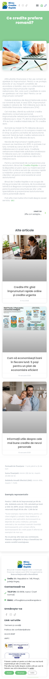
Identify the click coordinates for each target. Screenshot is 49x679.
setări (32, 668)
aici (12, 200)
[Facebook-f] (6, 614)
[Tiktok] (15, 614)
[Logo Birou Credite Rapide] (9, 5)
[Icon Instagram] (23, 5)
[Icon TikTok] (26, 5)
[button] (37, 5)
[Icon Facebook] (19, 5)
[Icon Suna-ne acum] (45, 5)
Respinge (21, 673)
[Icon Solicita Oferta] (41, 5)
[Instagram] (11, 614)
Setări (32, 673)
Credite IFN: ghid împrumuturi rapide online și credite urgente (24, 291)
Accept (9, 673)
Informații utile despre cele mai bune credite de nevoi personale (24, 443)
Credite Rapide (30, 165)
